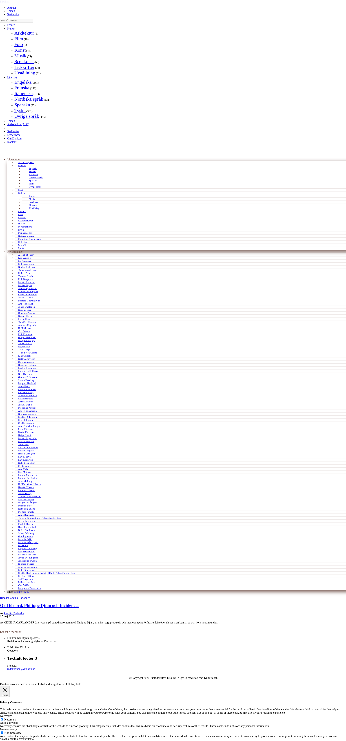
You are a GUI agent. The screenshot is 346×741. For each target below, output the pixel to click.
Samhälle (23, 245)
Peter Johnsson (26, 420)
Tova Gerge (24, 349)
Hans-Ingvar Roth (27, 527)
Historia (22, 223)
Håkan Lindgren (26, 453)
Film (18, 38)
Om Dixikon (14, 138)
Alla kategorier (26, 162)
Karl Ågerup (24, 257)
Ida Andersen (25, 261)
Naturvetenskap (26, 236)
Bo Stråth (23, 545)
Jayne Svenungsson (28, 557)
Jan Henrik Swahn (27, 560)
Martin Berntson (26, 282)
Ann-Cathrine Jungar (29, 426)
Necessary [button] (6, 715)
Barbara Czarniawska (29, 300)
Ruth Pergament (26, 508)
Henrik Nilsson (26, 487)
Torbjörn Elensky (27, 322)
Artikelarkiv (18, 124)
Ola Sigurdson (25, 536)
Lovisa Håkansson (27, 368)
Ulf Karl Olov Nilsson (29, 484)
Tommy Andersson (27, 270)
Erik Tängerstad (26, 570)
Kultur (11, 28)
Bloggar (4, 597)
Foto (18, 44)
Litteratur (12, 77)
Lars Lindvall (25, 456)
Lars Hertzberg (25, 392)
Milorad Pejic (25, 505)
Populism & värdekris (29, 239)
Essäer (11, 24)
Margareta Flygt (26, 340)
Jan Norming (24, 493)
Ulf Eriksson (24, 328)
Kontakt (11, 141)
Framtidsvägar (25, 220)
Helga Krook (24, 435)
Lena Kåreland (25, 429)
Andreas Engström (27, 325)
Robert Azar (24, 273)
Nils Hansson (25, 374)
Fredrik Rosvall (26, 524)
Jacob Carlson (25, 297)
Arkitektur (24, 33)
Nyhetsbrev (13, 134)
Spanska (22, 104)
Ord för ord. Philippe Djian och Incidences (39, 605)
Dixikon (4, 1)
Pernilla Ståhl (25, 539)
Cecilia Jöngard (26, 423)
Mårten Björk (25, 285)
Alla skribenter (26, 254)
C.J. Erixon (24, 331)
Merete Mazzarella (28, 475)
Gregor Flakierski (27, 337)
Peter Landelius (26, 441)
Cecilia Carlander (27, 294)
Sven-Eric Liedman (28, 447)
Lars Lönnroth (25, 459)
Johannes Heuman (27, 395)
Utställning (24, 72)
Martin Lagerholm (27, 438)
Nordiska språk (28, 99)
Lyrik (21, 229)
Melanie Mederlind (28, 478)
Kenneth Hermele (27, 389)
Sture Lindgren (26, 450)
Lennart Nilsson (26, 490)
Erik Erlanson (25, 334)
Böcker (22, 165)
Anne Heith (24, 386)
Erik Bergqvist (25, 279)
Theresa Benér (25, 276)
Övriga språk (26, 116)
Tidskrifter (24, 67)
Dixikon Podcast (27, 313)
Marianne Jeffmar (27, 407)
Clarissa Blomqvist (28, 291)
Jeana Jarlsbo (25, 404)
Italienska (23, 93)
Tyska (20, 110)
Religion (22, 242)
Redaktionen (25, 309)
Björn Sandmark (26, 530)
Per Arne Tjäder (26, 576)
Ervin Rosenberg (27, 521)
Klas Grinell (24, 355)
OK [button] (68, 684)
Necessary (10, 719)
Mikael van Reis (26, 582)
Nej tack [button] (76, 684)
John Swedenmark (27, 567)
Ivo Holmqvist (25, 398)
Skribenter (13, 14)
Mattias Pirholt (26, 511)
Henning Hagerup (27, 365)
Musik (20, 55)
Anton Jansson (25, 401)
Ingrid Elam (24, 319)
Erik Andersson (26, 264)
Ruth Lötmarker (26, 462)
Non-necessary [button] (8, 729)
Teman (11, 10)
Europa (22, 211)
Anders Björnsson (27, 288)
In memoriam (25, 226)
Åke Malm (23, 469)
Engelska (23, 82)
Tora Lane (23, 444)
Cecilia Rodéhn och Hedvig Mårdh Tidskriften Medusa (47, 573)
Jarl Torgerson (25, 579)
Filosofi (22, 217)
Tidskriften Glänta (27, 352)
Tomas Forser (25, 343)
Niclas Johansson (27, 414)
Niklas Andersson (27, 267)
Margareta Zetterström (29, 588)
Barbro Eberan (25, 316)
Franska (21, 87)
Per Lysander (25, 466)
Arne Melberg (25, 481)
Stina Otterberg (26, 499)
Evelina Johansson (28, 417)
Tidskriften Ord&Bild (29, 496)
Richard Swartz (26, 563)
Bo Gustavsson (26, 362)
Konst (20, 50)
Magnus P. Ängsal (27, 502)
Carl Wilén (23, 585)
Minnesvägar (25, 232)
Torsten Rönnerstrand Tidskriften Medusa (39, 518)
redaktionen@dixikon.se (21, 668)
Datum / (19, 591)
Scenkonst (24, 61)
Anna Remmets (26, 514)
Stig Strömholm (26, 551)
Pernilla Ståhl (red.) (28, 542)
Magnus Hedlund (27, 383)
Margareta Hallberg (28, 371)
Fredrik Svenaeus (27, 554)
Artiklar (11, 7)
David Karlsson (26, 432)
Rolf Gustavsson (26, 358)
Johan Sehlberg (26, 533)
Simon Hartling (26, 380)
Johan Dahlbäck (26, 306)
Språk (21, 248)
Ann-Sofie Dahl (26, 303)
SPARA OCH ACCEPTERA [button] (17, 739)
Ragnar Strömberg (27, 548)
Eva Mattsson (25, 472)
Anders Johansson (27, 410)
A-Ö (26, 591)
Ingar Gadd (24, 346)
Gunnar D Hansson (27, 377)
